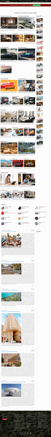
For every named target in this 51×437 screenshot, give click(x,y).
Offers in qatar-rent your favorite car (40, 39)
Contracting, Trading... (8, 217)
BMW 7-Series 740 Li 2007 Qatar (40, 33)
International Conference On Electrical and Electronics (40, 106)
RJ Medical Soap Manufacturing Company (40, 128)
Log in (43, 1)
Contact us (4, 415)
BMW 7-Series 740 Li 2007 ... (25, 206)
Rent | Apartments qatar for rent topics (43, 414)
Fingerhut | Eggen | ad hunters (42, 424)
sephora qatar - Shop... (41, 222)
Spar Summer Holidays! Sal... (42, 206)
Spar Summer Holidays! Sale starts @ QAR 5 (40, 44)
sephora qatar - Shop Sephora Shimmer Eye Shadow (39, 145)
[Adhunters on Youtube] (27, 433)
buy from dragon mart (29, 415)
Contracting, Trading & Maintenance (40, 89)
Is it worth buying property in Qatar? (40, 67)
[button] (2, 1)
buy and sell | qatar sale (29, 420)
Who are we (4, 414)
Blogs (3, 417)
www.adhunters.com (28, 434)
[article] (9, 23)
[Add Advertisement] (49, 1)
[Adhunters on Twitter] (22, 433)
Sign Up (46, 1)
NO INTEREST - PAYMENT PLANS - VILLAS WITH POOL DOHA (40, 22)
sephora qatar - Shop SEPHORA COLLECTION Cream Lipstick (40, 139)
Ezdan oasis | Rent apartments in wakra (31, 414)
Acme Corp (38, 61)
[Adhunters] (30, 433)
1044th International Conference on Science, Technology (40, 100)
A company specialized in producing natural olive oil (40, 134)
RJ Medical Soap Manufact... (25, 222)
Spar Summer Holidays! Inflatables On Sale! (40, 50)
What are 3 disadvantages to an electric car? (40, 72)
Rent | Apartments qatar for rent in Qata (20, 427)
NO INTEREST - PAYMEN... (8, 206)
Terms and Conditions (5, 416)
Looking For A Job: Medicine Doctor (39, 78)
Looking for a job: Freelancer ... (42, 217)
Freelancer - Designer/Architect (39, 117)
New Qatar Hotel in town (8, 222)
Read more (33, 285)
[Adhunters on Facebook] (19, 433)
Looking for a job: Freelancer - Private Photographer (39, 111)
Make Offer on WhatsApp (36, 5)
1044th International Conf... (25, 217)
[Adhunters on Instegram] (25, 433)
